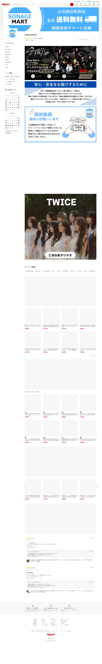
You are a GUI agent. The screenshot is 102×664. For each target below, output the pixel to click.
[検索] (71, 8)
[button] (96, 5)
